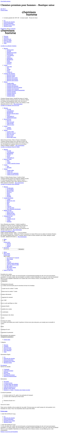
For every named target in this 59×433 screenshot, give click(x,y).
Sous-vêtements (7, 350)
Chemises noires (11, 94)
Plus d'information (18, 104)
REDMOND (10, 59)
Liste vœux (9, 268)
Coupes (5, 65)
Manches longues (11, 75)
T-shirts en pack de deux (13, 174)
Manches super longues (12, 80)
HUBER (9, 196)
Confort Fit (9, 72)
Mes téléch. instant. (11, 267)
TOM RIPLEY (10, 116)
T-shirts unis (10, 171)
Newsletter (6, 381)
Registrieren (4, 28)
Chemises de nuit (11, 218)
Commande (6, 369)
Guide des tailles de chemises (11, 385)
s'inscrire (17, 257)
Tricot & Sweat (7, 119)
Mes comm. (9, 266)
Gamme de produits (8, 198)
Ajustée (8, 69)
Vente (5, 351)
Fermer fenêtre (4, 10)
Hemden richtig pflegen (9, 388)
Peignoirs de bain (11, 214)
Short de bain (10, 211)
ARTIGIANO (10, 50)
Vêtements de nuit (8, 216)
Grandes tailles (10, 83)
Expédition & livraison (9, 375)
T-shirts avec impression (12, 173)
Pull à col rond (10, 134)
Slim (8, 68)
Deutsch (9, 243)
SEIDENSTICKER (11, 52)
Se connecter (12, 28)
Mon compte (10, 259)
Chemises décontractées (12, 86)
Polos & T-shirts (8, 159)
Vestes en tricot (10, 124)
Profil (8, 260)
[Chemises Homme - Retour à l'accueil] (29, 15)
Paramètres (15, 431)
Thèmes (6, 82)
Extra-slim (9, 66)
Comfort (9, 127)
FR (3, 9)
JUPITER (9, 62)
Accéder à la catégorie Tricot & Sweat (10, 105)
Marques (6, 48)
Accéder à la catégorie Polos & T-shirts (10, 147)
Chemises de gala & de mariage (14, 87)
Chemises (6, 346)
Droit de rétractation (8, 23)
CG (4, 20)
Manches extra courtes (12, 77)
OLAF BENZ (10, 189)
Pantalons (9, 221)
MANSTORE (10, 191)
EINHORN (9, 58)
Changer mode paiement (13, 263)
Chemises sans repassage (13, 88)
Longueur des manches (9, 73)
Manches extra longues (12, 79)
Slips (8, 203)
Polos (8, 160)
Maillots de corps (11, 200)
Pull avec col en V (11, 133)
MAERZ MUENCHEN (13, 113)
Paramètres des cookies (9, 24)
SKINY (9, 195)
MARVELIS (10, 54)
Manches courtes (11, 76)
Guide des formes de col (9, 387)
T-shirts (8, 162)
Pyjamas (9, 217)
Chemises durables (11, 91)
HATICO (9, 63)
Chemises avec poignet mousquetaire (16, 90)
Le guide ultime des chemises (11, 384)
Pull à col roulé (10, 122)
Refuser (3, 431)
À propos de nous (8, 383)
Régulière (9, 129)
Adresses (9, 262)
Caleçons (9, 206)
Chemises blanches (11, 93)
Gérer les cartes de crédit (13, 264)
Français (9, 245)
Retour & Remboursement (10, 376)
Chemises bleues (11, 95)
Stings (8, 202)
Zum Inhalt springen (5, 1)
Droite (8, 70)
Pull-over (9, 120)
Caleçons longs (10, 207)
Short (8, 205)
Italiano (8, 246)
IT (5, 9)
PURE (8, 61)
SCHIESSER (10, 188)
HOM (8, 193)
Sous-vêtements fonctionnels (14, 209)
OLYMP (9, 51)
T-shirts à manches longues (13, 163)
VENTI (9, 56)
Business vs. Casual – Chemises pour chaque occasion (17, 390)
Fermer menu (7, 242)
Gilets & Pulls (10, 123)
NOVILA (9, 192)
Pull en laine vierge (11, 137)
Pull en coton (10, 136)
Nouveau (6, 345)
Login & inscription (8, 370)
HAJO (8, 115)
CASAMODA (10, 55)
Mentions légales (8, 26)
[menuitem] (31, 20)
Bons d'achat (7, 373)
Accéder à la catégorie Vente (7, 231)
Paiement (6, 372)
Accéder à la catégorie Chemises (8, 45)
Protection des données (9, 22)
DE (1, 9)
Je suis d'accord (9, 431)
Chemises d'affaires (11, 84)
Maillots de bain (7, 210)
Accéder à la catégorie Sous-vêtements (10, 184)
